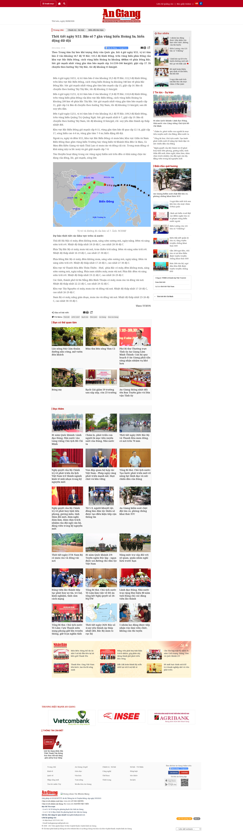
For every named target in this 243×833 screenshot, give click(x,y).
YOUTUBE (184, 772)
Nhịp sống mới (53, 780)
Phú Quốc (93, 317)
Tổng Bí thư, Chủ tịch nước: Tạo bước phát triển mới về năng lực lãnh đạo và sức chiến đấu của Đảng (171, 141)
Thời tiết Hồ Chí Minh (165, 296)
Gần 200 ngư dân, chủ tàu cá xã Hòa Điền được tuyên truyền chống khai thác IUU (179, 254)
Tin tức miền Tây (54, 784)
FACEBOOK (173, 772)
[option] (72, 718)
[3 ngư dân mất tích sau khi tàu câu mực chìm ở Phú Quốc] (161, 82)
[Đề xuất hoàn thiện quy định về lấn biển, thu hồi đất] (161, 72)
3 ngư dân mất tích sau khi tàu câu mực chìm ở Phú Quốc (180, 204)
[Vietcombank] (71, 718)
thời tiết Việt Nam (167, 286)
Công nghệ (106, 771)
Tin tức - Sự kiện (164, 92)
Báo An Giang (113, 317)
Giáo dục (78, 771)
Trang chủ (58, 30)
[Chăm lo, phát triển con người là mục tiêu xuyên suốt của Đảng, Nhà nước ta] (101, 423)
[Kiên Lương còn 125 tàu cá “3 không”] (161, 51)
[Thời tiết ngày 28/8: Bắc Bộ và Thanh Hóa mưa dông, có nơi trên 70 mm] (135, 423)
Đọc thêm (58, 408)
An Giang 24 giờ (81, 767)
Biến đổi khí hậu (96, 30)
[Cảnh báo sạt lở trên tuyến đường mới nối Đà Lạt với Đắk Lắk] (161, 62)
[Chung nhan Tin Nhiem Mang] (73, 794)
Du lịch (133, 780)
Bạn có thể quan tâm (65, 322)
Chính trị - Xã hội (76, 30)
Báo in (197, 819)
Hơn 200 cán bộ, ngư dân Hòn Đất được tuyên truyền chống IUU (179, 267)
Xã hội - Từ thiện (136, 767)
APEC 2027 (76, 317)
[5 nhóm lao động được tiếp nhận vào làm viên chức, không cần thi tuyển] (135, 613)
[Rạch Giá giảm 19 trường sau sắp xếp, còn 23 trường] (101, 377)
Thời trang (106, 780)
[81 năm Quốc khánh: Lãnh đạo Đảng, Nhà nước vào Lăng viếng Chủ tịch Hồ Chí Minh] (67, 423)
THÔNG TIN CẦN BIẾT (53, 730)
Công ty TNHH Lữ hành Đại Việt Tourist (170, 278)
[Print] (145, 48)
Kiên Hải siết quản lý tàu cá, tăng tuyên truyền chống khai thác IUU (179, 242)
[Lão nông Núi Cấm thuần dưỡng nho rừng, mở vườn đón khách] (67, 337)
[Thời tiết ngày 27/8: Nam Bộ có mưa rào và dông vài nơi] (67, 543)
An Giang (102, 317)
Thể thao (106, 775)
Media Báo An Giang (83, 784)
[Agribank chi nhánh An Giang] (171, 717)
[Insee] (121, 716)
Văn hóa (78, 775)
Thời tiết (66, 317)
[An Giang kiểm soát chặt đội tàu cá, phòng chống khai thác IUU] (135, 496)
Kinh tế (50, 771)
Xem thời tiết (160, 282)
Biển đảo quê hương (166, 166)
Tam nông (79, 780)
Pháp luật (134, 771)
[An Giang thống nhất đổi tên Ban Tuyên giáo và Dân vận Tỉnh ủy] (135, 377)
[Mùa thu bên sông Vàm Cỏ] (101, 337)
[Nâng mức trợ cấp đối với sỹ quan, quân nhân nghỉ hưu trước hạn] (135, 543)
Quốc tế (50, 775)
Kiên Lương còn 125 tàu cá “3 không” (179, 227)
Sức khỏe (134, 775)
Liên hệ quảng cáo (165, 4)
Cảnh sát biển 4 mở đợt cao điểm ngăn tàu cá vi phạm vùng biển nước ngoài (180, 217)
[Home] (59, 3)
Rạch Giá (85, 317)
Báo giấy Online (184, 4)
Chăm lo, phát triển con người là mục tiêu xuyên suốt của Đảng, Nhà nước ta (171, 132)
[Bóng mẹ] (67, 377)
